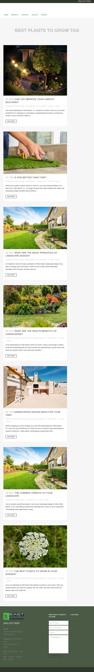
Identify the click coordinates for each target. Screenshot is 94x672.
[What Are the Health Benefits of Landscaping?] (35, 306)
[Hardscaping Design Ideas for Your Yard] (35, 387)
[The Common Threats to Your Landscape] (35, 468)
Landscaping (30, 106)
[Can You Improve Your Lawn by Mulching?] (35, 70)
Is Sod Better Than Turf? (30, 177)
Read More (11, 121)
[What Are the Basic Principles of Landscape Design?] (35, 228)
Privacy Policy (68, 669)
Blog (22, 106)
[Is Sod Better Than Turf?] (35, 153)
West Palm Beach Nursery (35, 338)
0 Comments (41, 106)
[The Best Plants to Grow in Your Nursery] (35, 546)
